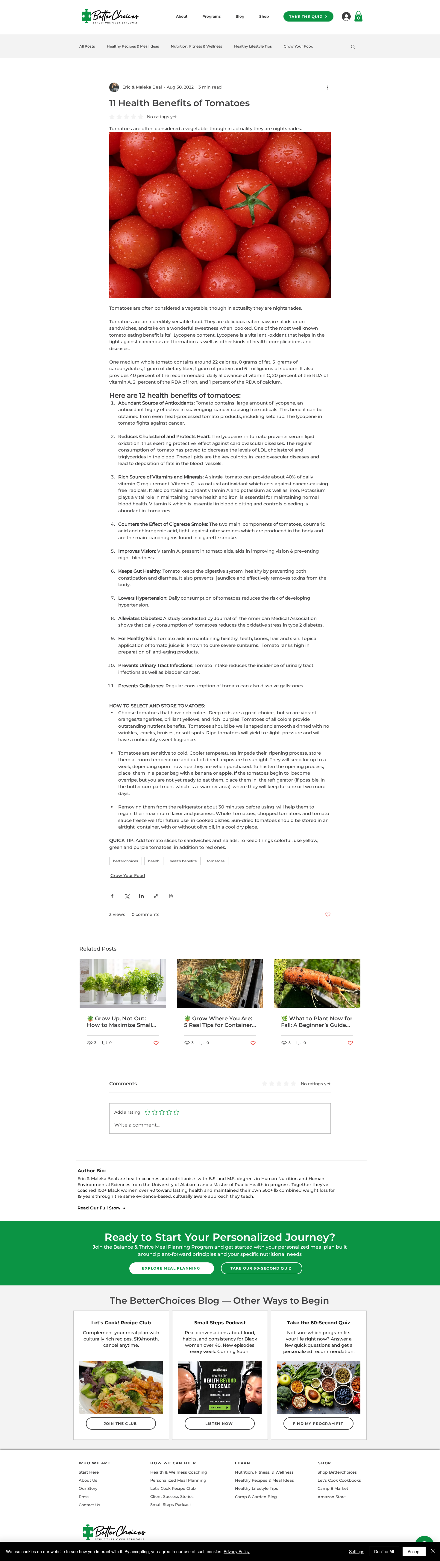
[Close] (432, 1551)
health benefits (183, 861)
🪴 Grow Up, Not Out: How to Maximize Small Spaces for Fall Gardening (122, 1021)
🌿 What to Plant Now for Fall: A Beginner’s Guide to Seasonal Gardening (317, 1021)
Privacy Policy (237, 1551)
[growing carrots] (317, 983)
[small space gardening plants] (123, 983)
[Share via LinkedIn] (141, 896)
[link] (358, 16)
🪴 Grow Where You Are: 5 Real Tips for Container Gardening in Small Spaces (218, 1021)
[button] (353, 46)
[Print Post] (171, 896)
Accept (414, 1551)
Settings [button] (356, 1551)
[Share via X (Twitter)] (127, 896)
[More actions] (327, 87)
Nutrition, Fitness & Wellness (196, 46)
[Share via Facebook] (112, 896)
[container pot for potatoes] (220, 983)
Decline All (384, 1551)
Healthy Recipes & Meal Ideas (133, 46)
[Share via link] (156, 896)
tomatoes (215, 861)
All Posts (87, 46)
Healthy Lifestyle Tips (253, 46)
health (154, 861)
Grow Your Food (298, 46)
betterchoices (125, 861)
